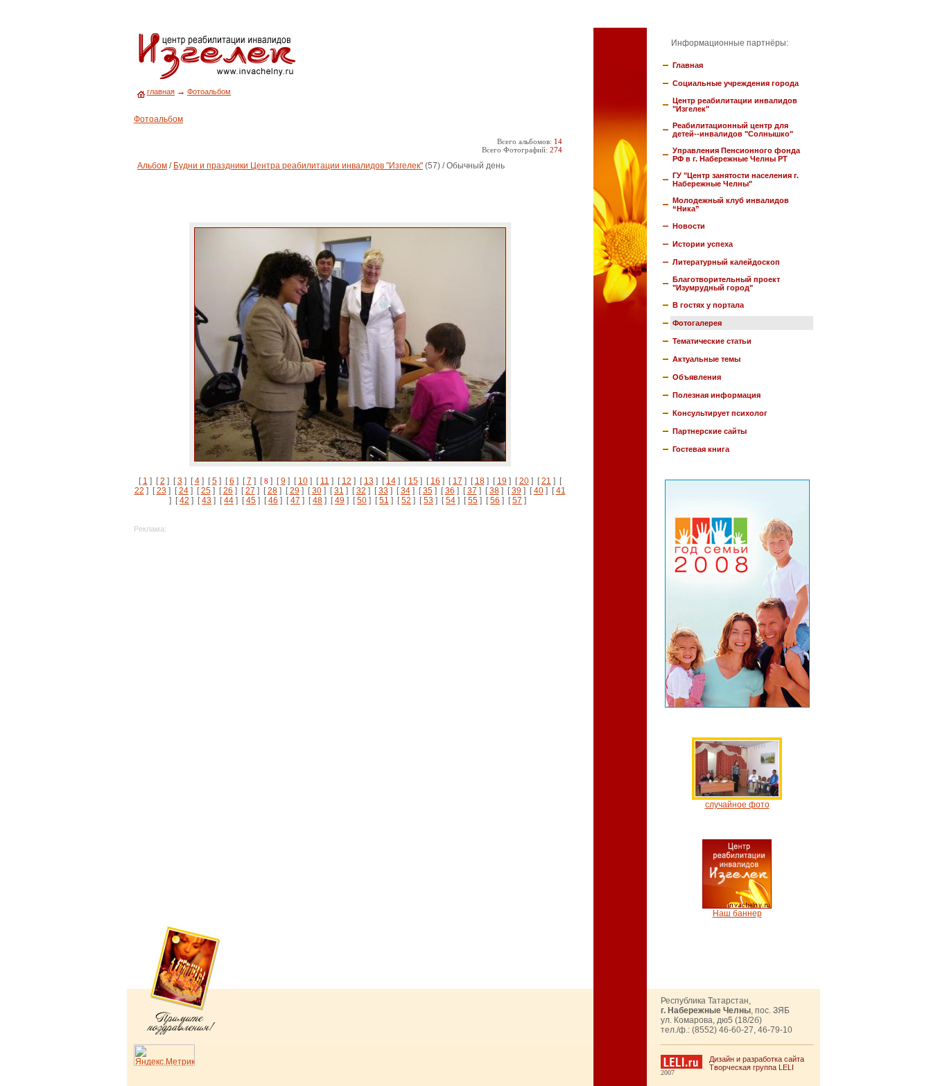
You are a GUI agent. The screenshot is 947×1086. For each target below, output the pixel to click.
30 (317, 491)
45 (251, 500)
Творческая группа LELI (751, 1067)
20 (524, 481)
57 (517, 500)
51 (384, 500)
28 (272, 491)
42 (184, 500)
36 (450, 491)
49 (340, 500)
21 (546, 481)
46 (273, 500)
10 (303, 481)
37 (472, 491)
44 (229, 500)
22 (139, 491)
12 (346, 481)
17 (457, 481)
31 (339, 491)
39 (516, 491)
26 (228, 491)
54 (450, 500)
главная (161, 91)
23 (161, 491)
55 (473, 500)
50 (362, 500)
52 (406, 500)
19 (502, 481)
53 (428, 500)
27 (250, 491)
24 (184, 491)
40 (539, 491)
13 (369, 481)
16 (435, 481)
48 (317, 500)
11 (324, 481)
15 (413, 481)
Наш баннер (737, 913)
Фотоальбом (209, 91)
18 (480, 481)
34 (405, 491)
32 (361, 491)
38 (494, 491)
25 (206, 491)
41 (561, 491)
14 (391, 481)
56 (495, 500)
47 (295, 500)
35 (428, 491)
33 (383, 491)
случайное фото (737, 804)
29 (294, 491)
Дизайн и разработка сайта (756, 1059)
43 (206, 500)
